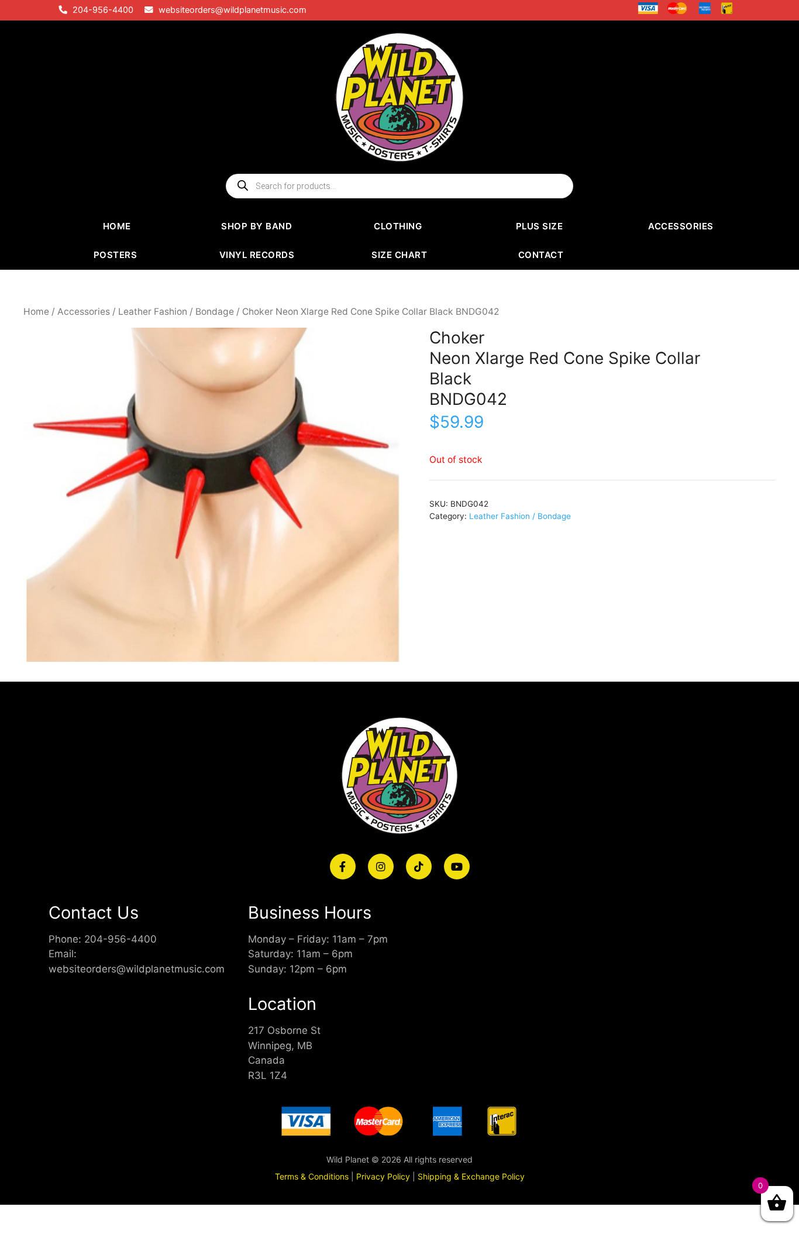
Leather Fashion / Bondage (176, 311)
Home (36, 311)
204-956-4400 (103, 10)
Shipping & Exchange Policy (471, 1176)
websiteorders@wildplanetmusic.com (232, 10)
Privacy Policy (383, 1176)
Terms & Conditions (312, 1176)
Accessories (83, 311)
